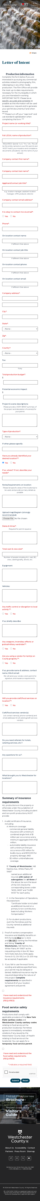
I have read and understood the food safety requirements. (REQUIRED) (17, 1056)
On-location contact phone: (14, 264)
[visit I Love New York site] (24, 4)
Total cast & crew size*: (12, 549)
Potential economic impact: (14, 389)
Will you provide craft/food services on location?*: (19, 699)
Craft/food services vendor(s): (15, 713)
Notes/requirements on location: (16, 485)
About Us (9, 1148)
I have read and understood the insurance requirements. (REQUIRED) (17, 998)
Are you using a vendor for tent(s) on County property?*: (18, 657)
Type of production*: (11, 431)
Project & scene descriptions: (15, 404)
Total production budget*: (14, 375)
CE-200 (30, 956)
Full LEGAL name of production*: (16, 135)
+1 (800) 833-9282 (27, 1169)
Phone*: (5, 224)
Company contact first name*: (15, 159)
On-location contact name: (14, 236)
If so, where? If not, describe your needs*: (17, 471)
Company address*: (11, 293)
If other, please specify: (12, 444)
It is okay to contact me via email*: (17, 212)
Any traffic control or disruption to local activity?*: (19, 608)
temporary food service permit (17, 1044)
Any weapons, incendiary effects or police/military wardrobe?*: (18, 643)
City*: (4, 312)
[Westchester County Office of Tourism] (10, 4)
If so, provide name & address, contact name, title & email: (19, 671)
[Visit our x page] (23, 1158)
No (14, 216)
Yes (6, 216)
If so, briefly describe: (11, 621)
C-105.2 (18, 938)
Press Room (20, 1151)
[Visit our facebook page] (11, 1158)
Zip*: (4, 336)
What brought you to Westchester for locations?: (19, 776)
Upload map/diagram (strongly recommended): (16, 513)
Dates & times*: (9, 526)
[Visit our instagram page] (17, 1158)
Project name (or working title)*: (16, 123)
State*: (5, 324)
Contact (31, 1148)
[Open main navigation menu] (35, 5)
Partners (9, 1151)
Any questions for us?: (12, 755)
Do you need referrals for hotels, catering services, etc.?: (16, 741)
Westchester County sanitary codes (19, 1022)
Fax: (4, 360)
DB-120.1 (13, 941)
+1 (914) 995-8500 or (14, 1169)
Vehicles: (6, 586)
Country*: (6, 348)
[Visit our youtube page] (29, 1158)
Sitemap (31, 1151)
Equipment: (7, 566)
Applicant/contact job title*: (14, 183)
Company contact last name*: (15, 171)
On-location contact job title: (15, 250)
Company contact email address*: (17, 200)
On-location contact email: (14, 279)
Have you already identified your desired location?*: (16, 457)
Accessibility (20, 1148)
